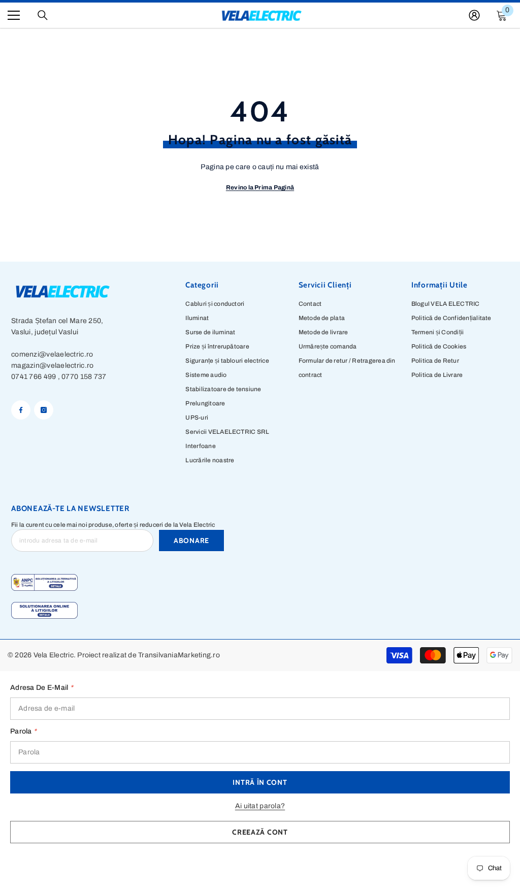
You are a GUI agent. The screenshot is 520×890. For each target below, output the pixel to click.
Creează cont (259, 832)
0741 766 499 (33, 376)
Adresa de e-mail (41, 687)
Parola (23, 731)
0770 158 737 (83, 376)
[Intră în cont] (474, 15)
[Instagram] (43, 410)
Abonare (191, 540)
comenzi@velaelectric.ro (52, 354)
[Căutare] (43, 15)
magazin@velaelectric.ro (52, 365)
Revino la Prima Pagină (260, 187)
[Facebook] (20, 410)
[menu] (14, 15)
